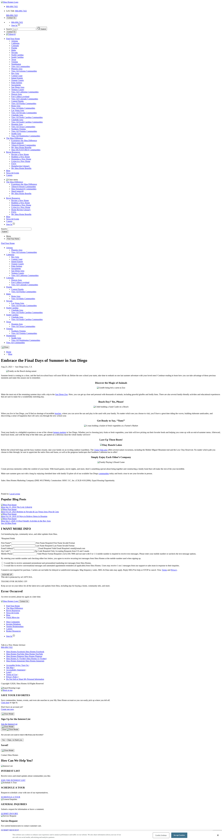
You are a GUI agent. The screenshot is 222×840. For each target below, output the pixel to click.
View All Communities (20, 66)
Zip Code (45, 551)
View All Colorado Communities (24, 99)
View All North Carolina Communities (27, 117)
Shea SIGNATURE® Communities (25, 150)
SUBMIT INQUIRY (9, 813)
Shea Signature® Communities (23, 189)
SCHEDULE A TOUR (10, 797)
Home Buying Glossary (21, 210)
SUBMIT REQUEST (10, 830)
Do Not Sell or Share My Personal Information (25, 679)
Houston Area (17, 124)
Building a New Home (20, 157)
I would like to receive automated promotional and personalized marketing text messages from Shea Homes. (47, 563)
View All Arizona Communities (24, 71)
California (15, 43)
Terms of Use (11, 674)
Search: (4, 229)
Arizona (14, 41)
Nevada (14, 52)
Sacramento (16, 85)
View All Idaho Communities (23, 108)
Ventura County (17, 89)
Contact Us (11, 18)
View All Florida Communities (23, 103)
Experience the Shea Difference (24, 140)
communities (104, 473)
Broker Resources (13, 631)
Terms (164, 570)
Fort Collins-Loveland (20, 96)
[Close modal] (7, 714)
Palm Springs (16, 83)
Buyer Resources (13, 152)
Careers (9, 175)
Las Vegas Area (17, 110)
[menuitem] (116, 140)
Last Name (37, 546)
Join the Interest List (9, 724)
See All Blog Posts (8, 523)
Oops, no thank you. (15, 740)
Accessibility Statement (15, 670)
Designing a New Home (21, 159)
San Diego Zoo (61, 394)
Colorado (15, 46)
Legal (8, 672)
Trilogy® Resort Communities (23, 145)
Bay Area (15, 73)
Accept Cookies (179, 835)
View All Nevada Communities (24, 113)
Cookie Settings (161, 835)
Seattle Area (16, 133)
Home (8, 352)
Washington (16, 64)
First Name (38, 543)
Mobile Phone (98, 554)
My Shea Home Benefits (21, 147)
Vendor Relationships (15, 626)
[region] (111, 835)
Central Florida (17, 101)
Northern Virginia (18, 129)
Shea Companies (13, 622)
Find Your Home (13, 39)
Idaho (13, 50)
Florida (14, 48)
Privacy (174, 570)
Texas (13, 59)
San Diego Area (17, 87)
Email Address (43, 548)
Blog (8, 171)
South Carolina (17, 57)
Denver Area (16, 94)
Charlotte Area (17, 115)
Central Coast (16, 76)
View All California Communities (25, 92)
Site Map (9, 667)
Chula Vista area (100, 450)
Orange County (17, 80)
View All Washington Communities (25, 136)
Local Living (15, 494)
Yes (3, 740)
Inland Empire (17, 78)
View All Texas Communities (23, 127)
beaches (58, 413)
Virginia (14, 62)
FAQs (13, 164)
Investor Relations (13, 624)
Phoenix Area (16, 69)
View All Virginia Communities (24, 131)
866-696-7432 (12, 6)
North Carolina (17, 55)
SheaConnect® (17, 143)
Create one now (7, 709)
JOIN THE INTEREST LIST (13, 780)
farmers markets (59, 432)
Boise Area (15, 106)
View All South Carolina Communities (27, 122)
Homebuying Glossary (20, 166)
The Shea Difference (14, 138)
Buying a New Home (20, 154)
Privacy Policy (12, 677)
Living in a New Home (20, 161)
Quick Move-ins (12, 617)
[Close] (5, 347)
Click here (5, 702)
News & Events (12, 173)
